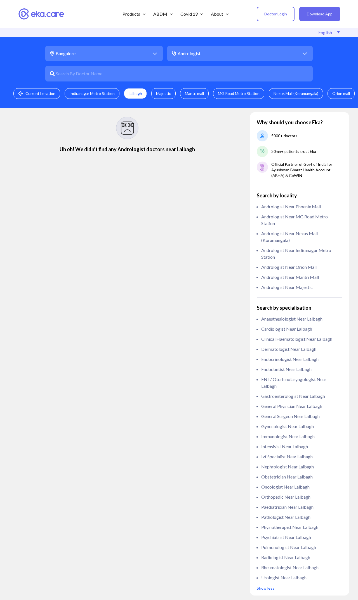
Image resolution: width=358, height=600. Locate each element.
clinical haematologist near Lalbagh (296, 339)
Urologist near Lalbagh (284, 577)
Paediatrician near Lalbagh (287, 507)
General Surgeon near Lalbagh (290, 416)
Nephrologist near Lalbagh (287, 466)
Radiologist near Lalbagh (285, 557)
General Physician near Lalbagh (291, 406)
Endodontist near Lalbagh (286, 369)
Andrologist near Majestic (287, 287)
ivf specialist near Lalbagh (287, 456)
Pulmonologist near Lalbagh (288, 547)
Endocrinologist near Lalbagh (290, 359)
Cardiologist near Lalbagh (286, 328)
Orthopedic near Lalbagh (285, 496)
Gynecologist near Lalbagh (287, 426)
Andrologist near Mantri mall (290, 277)
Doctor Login (275, 13)
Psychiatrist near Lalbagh (286, 537)
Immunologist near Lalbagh (288, 436)
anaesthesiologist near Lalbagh (291, 318)
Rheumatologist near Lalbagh (290, 567)
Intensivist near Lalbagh (284, 446)
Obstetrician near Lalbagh (287, 476)
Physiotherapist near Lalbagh (289, 527)
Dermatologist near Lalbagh (288, 349)
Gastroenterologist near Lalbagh (293, 396)
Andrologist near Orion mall (289, 267)
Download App (320, 13)
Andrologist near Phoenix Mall (291, 206)
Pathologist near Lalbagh (285, 517)
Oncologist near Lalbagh (285, 486)
